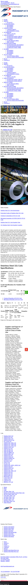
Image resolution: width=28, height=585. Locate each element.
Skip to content (4, 1)
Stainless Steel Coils (9, 529)
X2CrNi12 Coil (7, 461)
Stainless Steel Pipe (8, 531)
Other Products (7, 502)
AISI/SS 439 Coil (8, 472)
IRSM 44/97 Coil (8, 476)
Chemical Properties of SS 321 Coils (13, 298)
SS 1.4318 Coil (7, 441)
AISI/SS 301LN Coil (9, 440)
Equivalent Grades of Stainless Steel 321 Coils (12, 213)
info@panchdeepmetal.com (12, 4)
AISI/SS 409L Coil (8, 454)
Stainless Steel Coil (8, 436)
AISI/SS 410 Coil (8, 455)
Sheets (5, 487)
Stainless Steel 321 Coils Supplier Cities (10, 222)
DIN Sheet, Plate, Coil (9, 501)
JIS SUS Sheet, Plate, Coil (10, 494)
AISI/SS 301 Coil (8, 437)
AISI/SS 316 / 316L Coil (10, 445)
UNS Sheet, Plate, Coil (9, 495)
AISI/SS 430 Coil (8, 466)
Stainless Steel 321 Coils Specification (10, 210)
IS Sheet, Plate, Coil (9, 499)
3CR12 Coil (7, 462)
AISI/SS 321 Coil (8, 448)
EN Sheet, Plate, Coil (9, 498)
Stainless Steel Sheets (9, 526)
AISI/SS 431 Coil (8, 469)
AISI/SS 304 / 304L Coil (10, 443)
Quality (5, 544)
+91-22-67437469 (14, 571)
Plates (5, 488)
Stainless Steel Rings (9, 536)
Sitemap (6, 548)
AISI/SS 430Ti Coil (8, 468)
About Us (6, 543)
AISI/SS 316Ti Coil (8, 447)
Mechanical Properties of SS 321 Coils (13, 299)
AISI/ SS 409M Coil (9, 452)
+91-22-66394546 (5, 2)
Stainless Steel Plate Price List (11, 551)
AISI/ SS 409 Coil (8, 451)
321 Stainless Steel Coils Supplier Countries (11, 225)
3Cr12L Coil (7, 463)
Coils (5, 490)
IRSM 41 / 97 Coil (8, 482)
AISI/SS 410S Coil (8, 457)
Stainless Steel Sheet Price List (11, 550)
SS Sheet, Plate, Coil (9, 491)
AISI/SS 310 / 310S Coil (10, 444)
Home (5, 541)
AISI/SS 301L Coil (8, 438)
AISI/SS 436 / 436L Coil (10, 470)
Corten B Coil (7, 480)
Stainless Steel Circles (9, 535)
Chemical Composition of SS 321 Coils (10, 215)
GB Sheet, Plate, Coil (9, 497)
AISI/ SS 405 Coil (8, 450)
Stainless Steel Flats (8, 533)
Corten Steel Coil (8, 477)
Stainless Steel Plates (9, 528)
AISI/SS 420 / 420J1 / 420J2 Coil (12, 465)
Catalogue (6, 547)
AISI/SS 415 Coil (8, 459)
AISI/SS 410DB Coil (9, 458)
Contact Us (6, 546)
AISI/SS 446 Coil (8, 475)
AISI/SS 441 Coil (8, 473)
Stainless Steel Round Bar (10, 532)
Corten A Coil (7, 479)
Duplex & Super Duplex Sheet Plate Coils (14, 492)
